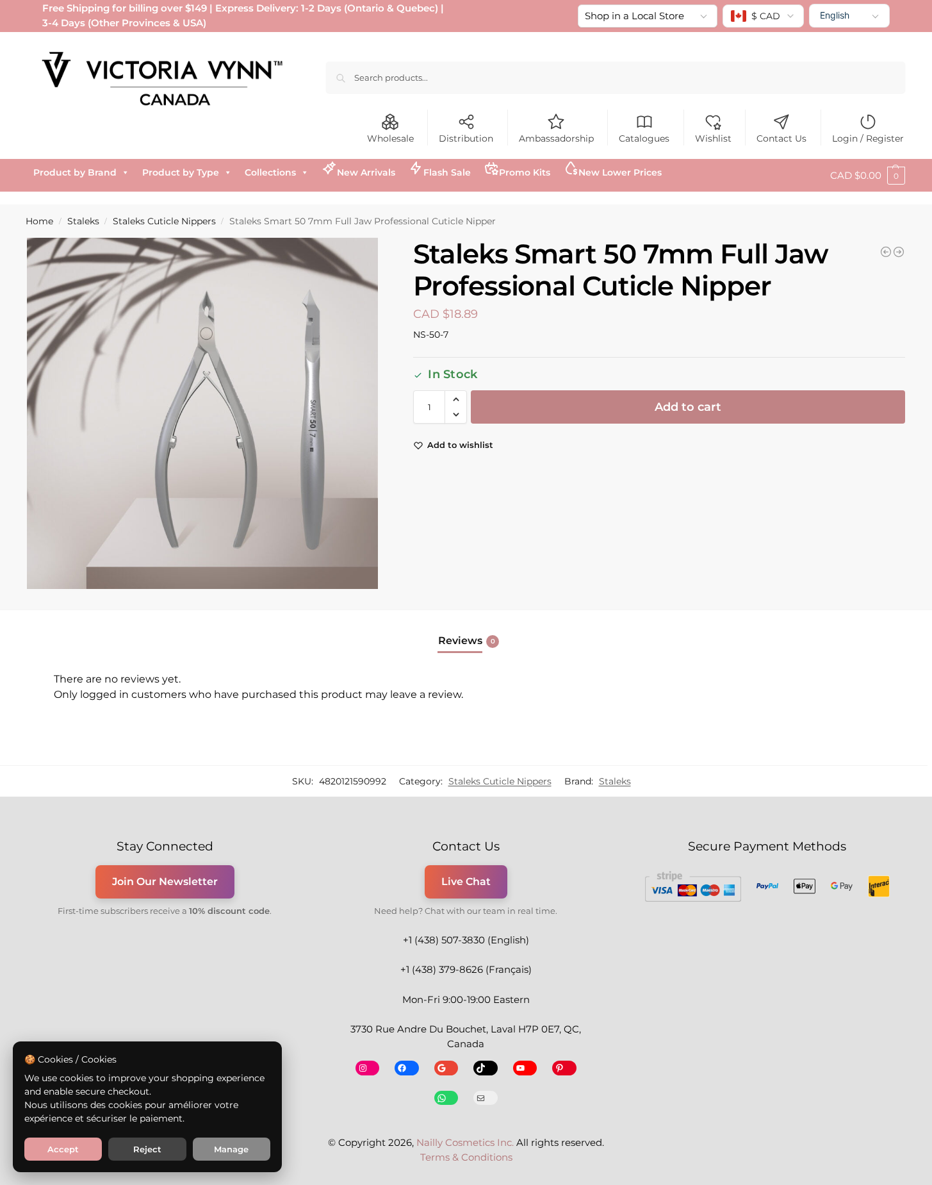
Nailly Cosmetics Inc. (465, 1142)
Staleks (83, 221)
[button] (867, 176)
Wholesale (390, 138)
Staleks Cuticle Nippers (164, 221)
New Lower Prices (620, 172)
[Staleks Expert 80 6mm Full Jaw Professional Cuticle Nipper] (885, 251)
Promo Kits (524, 172)
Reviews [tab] (466, 640)
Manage (231, 1149)
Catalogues (644, 138)
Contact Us (781, 138)
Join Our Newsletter (165, 881)
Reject (147, 1149)
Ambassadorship (556, 138)
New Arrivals (366, 172)
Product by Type (180, 172)
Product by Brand (75, 172)
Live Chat (466, 881)
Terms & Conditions (466, 1157)
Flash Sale (447, 172)
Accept (63, 1149)
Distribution (466, 138)
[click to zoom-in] (203, 414)
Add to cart (688, 407)
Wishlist (713, 138)
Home (39, 221)
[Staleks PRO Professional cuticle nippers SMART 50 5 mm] (898, 251)
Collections (270, 172)
